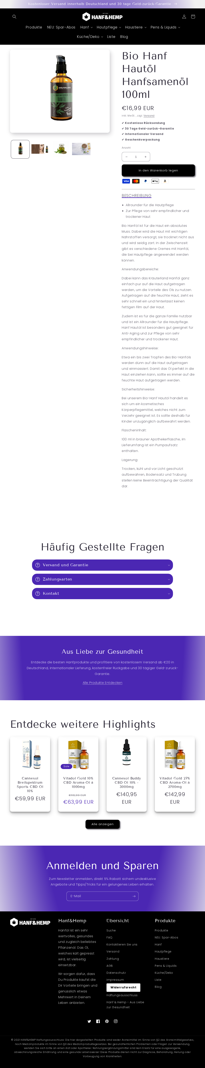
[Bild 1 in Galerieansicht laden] (20, 149)
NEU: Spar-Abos (166, 937)
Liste (158, 980)
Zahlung (113, 959)
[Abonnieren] (134, 896)
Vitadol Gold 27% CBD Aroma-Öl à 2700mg (175, 782)
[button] (14, 16)
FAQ (110, 937)
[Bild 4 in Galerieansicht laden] (81, 149)
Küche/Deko (164, 973)
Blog (158, 987)
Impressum (115, 980)
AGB (110, 966)
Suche (111, 930)
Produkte (161, 930)
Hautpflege (163, 951)
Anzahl (126, 148)
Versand (149, 115)
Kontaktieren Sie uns (122, 944)
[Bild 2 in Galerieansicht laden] (40, 149)
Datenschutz (116, 973)
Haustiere (162, 959)
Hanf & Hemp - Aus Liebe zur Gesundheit (125, 1004)
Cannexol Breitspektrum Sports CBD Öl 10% (30, 784)
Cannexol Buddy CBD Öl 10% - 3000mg (126, 782)
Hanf (158, 944)
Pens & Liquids (166, 966)
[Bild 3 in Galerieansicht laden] (61, 149)
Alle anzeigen (102, 824)
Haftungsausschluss (122, 995)
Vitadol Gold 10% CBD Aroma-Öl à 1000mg (78, 782)
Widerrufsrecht (123, 987)
